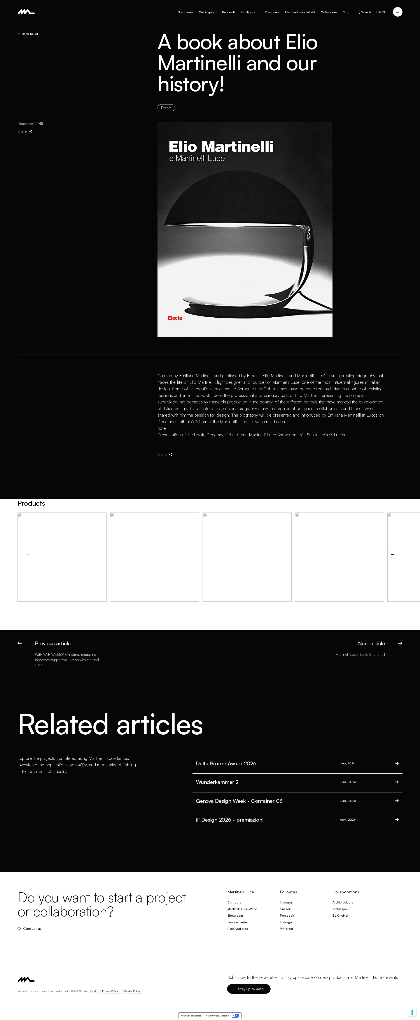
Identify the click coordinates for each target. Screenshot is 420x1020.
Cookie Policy (132, 991)
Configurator (250, 12)
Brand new (185, 12)
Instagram (287, 902)
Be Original (340, 915)
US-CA (381, 12)
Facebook (287, 915)
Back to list (30, 33)
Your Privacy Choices (217, 1015)
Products (229, 12)
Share (22, 131)
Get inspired (208, 12)
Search (366, 12)
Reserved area (238, 928)
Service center (238, 922)
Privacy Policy (110, 991)
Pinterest (286, 928)
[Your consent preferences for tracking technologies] (412, 1012)
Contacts (234, 902)
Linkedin (286, 909)
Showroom (235, 915)
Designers (272, 12)
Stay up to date (251, 989)
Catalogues (329, 12)
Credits (94, 991)
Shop (346, 12)
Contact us (32, 928)
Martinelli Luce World (300, 12)
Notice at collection (191, 1015)
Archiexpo (339, 909)
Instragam (287, 922)
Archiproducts (342, 902)
